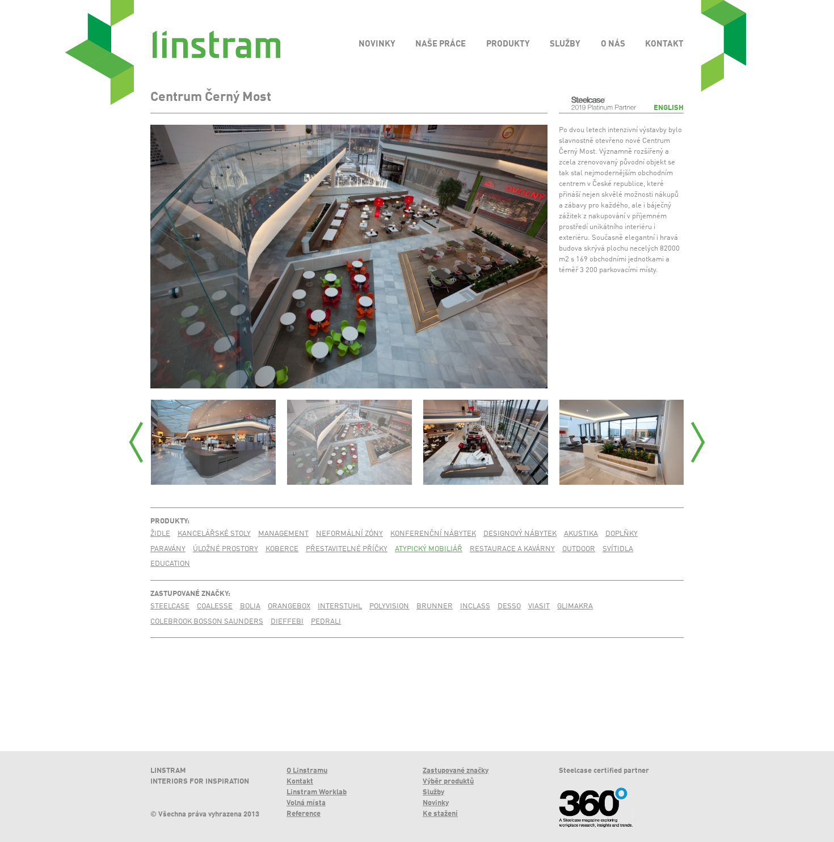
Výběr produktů (448, 781)
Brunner (434, 606)
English (669, 108)
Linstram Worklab (317, 792)
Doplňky (621, 534)
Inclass (475, 606)
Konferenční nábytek (433, 534)
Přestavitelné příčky (346, 549)
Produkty (168, 521)
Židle (160, 534)
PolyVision (389, 606)
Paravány (168, 549)
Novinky (436, 803)
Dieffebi (287, 621)
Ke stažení (440, 814)
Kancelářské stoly (214, 534)
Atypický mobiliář (428, 549)
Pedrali (326, 621)
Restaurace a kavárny (512, 549)
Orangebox (289, 606)
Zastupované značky (189, 594)
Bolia (250, 606)
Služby (433, 792)
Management (283, 534)
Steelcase (169, 606)
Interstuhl (340, 606)
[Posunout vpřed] (697, 442)
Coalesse (215, 606)
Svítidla (618, 549)
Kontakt (300, 781)
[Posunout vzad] (136, 442)
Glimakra (575, 606)
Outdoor (578, 549)
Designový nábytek (520, 534)
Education (170, 564)
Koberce (282, 549)
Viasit (539, 606)
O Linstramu (307, 771)
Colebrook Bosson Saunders (206, 621)
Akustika (581, 534)
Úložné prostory (225, 549)
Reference (304, 814)
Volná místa (306, 803)
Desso (509, 606)
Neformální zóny (349, 534)
